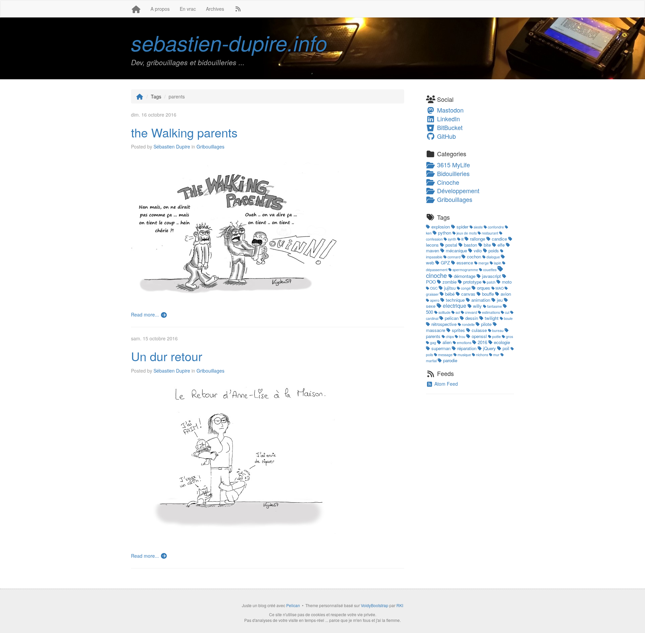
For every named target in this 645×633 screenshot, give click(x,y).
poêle (496, 336)
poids (493, 250)
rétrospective (444, 324)
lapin (497, 262)
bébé (450, 294)
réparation (467, 348)
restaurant (490, 233)
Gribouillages (210, 146)
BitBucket (449, 127)
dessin (471, 318)
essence (464, 262)
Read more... (145, 314)
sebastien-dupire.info (229, 42)
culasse (479, 330)
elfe (501, 245)
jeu (500, 300)
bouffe (488, 294)
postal (451, 245)
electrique (454, 305)
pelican (451, 318)
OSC (434, 288)
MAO (499, 288)
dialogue (493, 256)
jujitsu (450, 288)
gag (433, 342)
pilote (486, 324)
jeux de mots (467, 233)
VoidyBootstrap (374, 605)
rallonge (477, 239)
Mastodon (449, 110)
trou (462, 336)
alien (447, 342)
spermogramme (465, 269)
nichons (482, 354)
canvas (468, 294)
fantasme (494, 306)
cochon (474, 256)
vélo (477, 250)
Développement (457, 190)
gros (509, 336)
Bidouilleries (452, 173)
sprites (458, 330)
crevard (471, 312)
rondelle (468, 324)
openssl (479, 336)
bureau (498, 330)
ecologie (501, 342)
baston (470, 245)
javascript (491, 276)
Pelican (293, 605)
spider (462, 226)
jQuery (489, 348)
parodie (449, 360)
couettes (490, 269)
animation (480, 300)
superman (441, 348)
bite (487, 245)
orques (483, 288)
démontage (465, 276)
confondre (496, 226)
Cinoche (447, 182)
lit (462, 239)
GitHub (445, 136)
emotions (464, 342)
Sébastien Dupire (172, 146)
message (445, 354)
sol (458, 312)
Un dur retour (166, 356)
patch (491, 282)
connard (454, 256)
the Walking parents (184, 132)
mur (496, 354)
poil (506, 348)
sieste (478, 226)
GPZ (445, 262)
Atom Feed (445, 383)
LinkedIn (447, 118)
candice (499, 239)
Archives (215, 8)
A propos (160, 8)
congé (466, 288)
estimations (491, 312)
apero (434, 300)
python (445, 232)
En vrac (188, 8)
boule (508, 318)
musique (464, 354)
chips (450, 336)
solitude (444, 312)
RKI (399, 605)
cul (507, 312)
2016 (482, 342)
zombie (449, 282)
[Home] (139, 96)
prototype (472, 282)
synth (452, 239)
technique (455, 300)
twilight (491, 318)
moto (506, 282)
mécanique (456, 250)
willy (477, 306)
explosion (440, 226)
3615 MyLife (452, 164)
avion (505, 294)
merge (483, 262)
